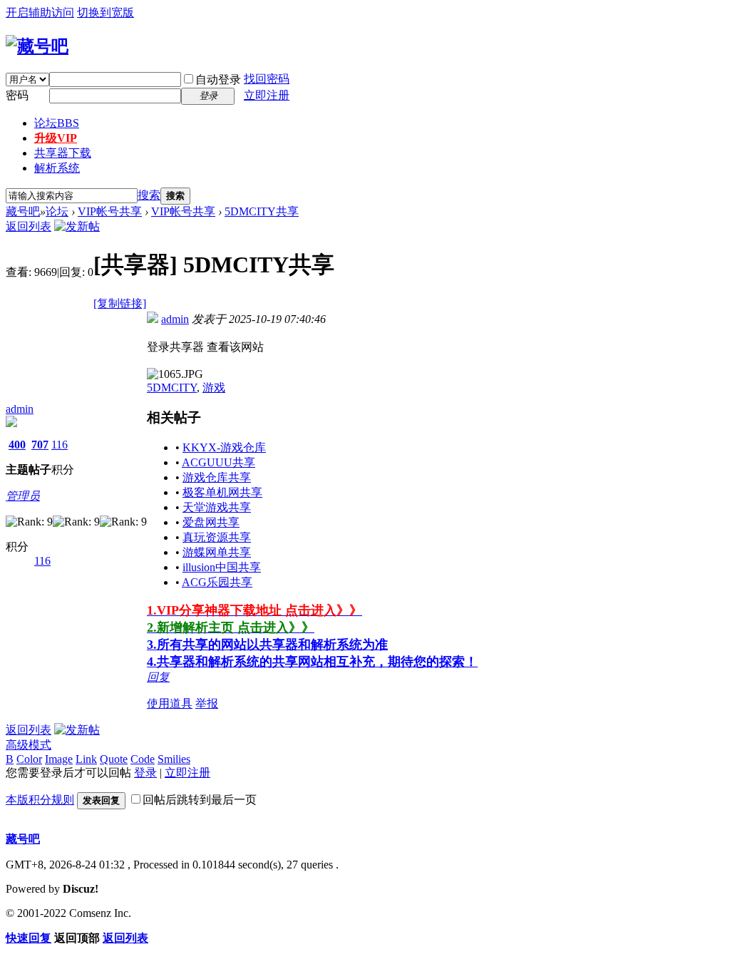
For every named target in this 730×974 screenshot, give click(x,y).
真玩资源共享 (216, 537)
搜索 (149, 195)
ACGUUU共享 (218, 462)
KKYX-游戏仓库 (224, 447)
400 (17, 445)
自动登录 (218, 79)
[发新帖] (77, 226)
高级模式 (28, 745)
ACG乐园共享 (217, 582)
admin (20, 409)
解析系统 (57, 168)
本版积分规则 (40, 800)
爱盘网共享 (211, 522)
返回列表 (28, 226)
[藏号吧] (37, 46)
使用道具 (169, 703)
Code (142, 759)
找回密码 (266, 79)
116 (59, 445)
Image (59, 759)
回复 (158, 677)
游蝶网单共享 (216, 552)
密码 (17, 95)
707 (39, 445)
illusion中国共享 (221, 567)
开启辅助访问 (40, 12)
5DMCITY (172, 387)
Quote (114, 759)
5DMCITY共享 (262, 211)
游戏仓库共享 (216, 477)
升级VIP (55, 138)
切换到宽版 (105, 12)
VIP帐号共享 (110, 211)
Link (86, 759)
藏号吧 (23, 211)
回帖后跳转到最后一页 (200, 800)
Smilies (174, 759)
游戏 (213, 387)
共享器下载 (62, 153)
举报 (206, 703)
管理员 (23, 496)
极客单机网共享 (222, 492)
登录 (145, 773)
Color (29, 759)
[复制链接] (119, 303)
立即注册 (266, 95)
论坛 (56, 123)
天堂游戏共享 (216, 507)
